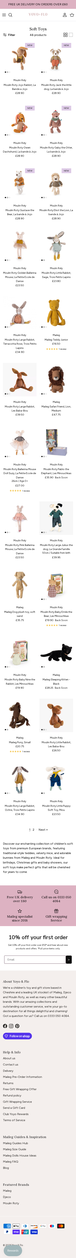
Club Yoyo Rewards (16, 1114)
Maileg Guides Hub (15, 1143)
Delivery (8, 1071)
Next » (43, 829)
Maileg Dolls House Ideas (19, 1155)
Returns (8, 1083)
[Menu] (4, 15)
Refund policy (12, 1095)
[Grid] (65, 35)
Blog (6, 1168)
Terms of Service (14, 1120)
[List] (71, 35)
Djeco (7, 1197)
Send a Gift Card (14, 1108)
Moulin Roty (11, 1203)
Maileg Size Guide (14, 1149)
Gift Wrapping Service (17, 1101)
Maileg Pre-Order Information (22, 1077)
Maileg (7, 1190)
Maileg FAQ (10, 1161)
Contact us (10, 1064)
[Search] (12, 15)
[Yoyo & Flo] (38, 15)
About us (9, 1058)
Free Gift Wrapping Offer (20, 1089)
